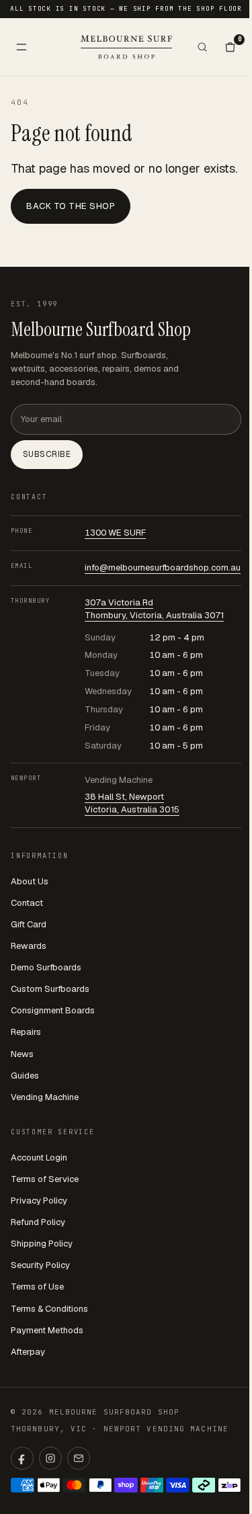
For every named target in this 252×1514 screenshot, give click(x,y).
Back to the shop (70, 206)
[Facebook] (22, 1458)
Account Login (39, 1157)
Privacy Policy (39, 1200)
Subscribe (47, 454)
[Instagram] (50, 1458)
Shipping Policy (42, 1243)
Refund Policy (38, 1222)
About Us (29, 881)
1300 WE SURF (115, 532)
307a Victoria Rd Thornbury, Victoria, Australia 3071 (154, 609)
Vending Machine (45, 1097)
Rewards (28, 946)
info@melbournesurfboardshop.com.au (163, 567)
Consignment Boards (53, 1010)
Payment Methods (47, 1330)
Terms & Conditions (49, 1308)
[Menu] (21, 47)
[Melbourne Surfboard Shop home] (126, 47)
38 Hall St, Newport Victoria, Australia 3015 (132, 803)
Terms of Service (45, 1179)
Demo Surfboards (46, 967)
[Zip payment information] (229, 1485)
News (22, 1054)
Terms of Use (37, 1286)
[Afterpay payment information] (204, 1485)
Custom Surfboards (50, 989)
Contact (27, 903)
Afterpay (28, 1351)
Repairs (26, 1032)
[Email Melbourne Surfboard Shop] (78, 1458)
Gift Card (28, 924)
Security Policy (40, 1265)
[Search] (202, 47)
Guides (25, 1075)
